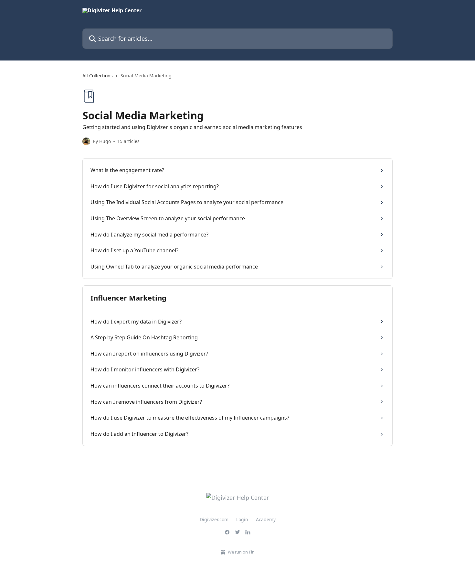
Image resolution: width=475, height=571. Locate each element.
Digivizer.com (214, 519)
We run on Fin (241, 552)
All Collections (97, 75)
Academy (266, 519)
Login (242, 519)
